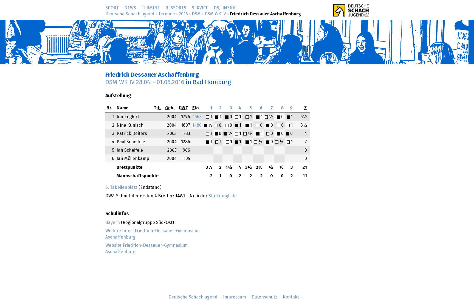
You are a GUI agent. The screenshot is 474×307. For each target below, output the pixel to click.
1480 (197, 125)
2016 (183, 14)
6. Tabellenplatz (121, 187)
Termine (151, 8)
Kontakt (291, 297)
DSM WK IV (215, 14)
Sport (112, 8)
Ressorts (175, 8)
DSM (196, 14)
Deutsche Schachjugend (129, 14)
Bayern (112, 222)
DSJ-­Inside (225, 8)
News (130, 8)
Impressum (234, 297)
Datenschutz (264, 297)
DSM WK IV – (144, 82)
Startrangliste (222, 196)
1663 (197, 117)
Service (200, 8)
